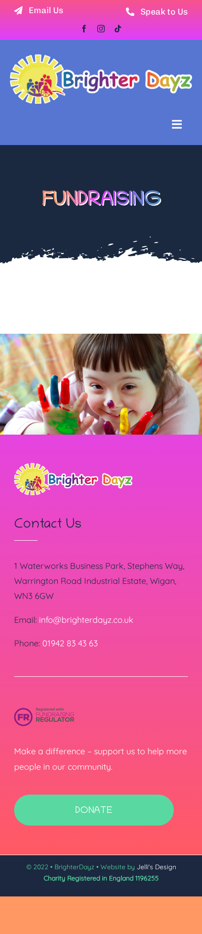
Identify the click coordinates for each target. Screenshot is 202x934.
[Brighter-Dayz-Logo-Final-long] (101, 58)
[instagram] (101, 28)
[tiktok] (118, 28)
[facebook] (84, 28)
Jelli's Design (156, 867)
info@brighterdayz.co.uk (86, 619)
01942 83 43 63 (70, 643)
